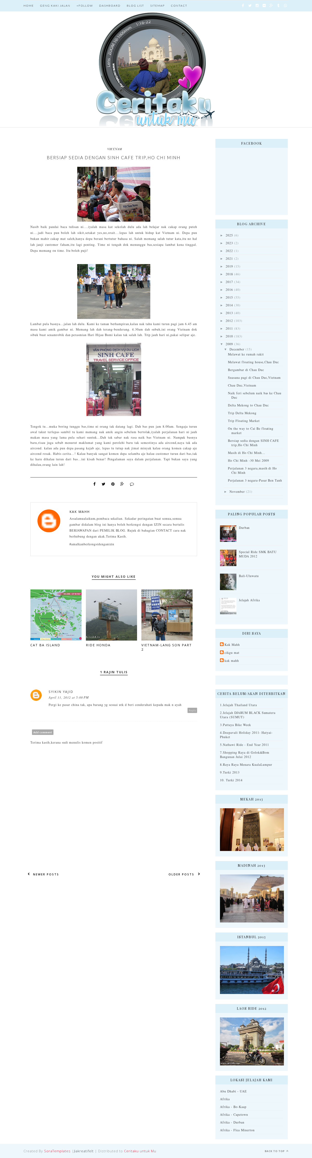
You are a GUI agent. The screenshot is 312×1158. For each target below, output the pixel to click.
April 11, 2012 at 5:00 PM (69, 697)
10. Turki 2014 (231, 780)
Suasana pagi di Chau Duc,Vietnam (254, 377)
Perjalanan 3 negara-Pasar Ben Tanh (255, 480)
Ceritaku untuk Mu (140, 1151)
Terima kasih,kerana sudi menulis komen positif (66, 742)
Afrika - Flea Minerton (237, 1130)
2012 (229, 320)
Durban (244, 527)
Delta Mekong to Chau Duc (248, 405)
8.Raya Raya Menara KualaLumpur (246, 764)
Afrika (225, 1099)
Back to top (275, 1151)
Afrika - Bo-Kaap (233, 1107)
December (237, 349)
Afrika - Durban (232, 1122)
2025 (229, 235)
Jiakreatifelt (84, 1151)
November (237, 491)
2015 (229, 297)
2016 (229, 289)
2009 (229, 344)
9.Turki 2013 (230, 772)
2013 (229, 313)
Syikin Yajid (61, 691)
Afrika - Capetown (234, 1114)
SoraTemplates (57, 1151)
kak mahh (232, 660)
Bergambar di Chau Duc (246, 370)
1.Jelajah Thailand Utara (238, 705)
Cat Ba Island (45, 645)
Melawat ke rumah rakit (246, 354)
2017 (229, 282)
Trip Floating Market (244, 421)
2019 (229, 266)
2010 (229, 336)
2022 (229, 251)
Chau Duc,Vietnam (242, 385)
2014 (229, 305)
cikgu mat (232, 652)
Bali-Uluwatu (249, 576)
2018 (229, 274)
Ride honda (98, 645)
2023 (229, 243)
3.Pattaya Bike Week (235, 725)
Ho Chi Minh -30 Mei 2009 (248, 460)
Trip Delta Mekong (242, 413)
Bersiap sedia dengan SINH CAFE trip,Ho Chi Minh (253, 442)
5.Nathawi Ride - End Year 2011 (244, 744)
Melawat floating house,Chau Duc (253, 362)
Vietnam (114, 149)
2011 (229, 328)
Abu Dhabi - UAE (233, 1091)
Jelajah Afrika (249, 600)
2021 (229, 258)
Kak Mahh (79, 511)
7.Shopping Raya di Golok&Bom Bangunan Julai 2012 (244, 754)
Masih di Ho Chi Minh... (246, 452)
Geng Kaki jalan (55, 5)
